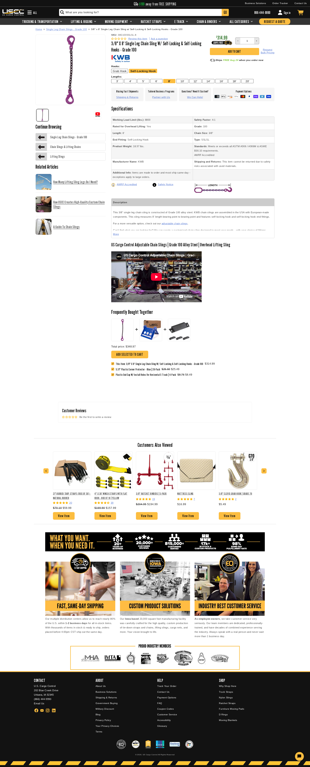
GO (225, 12)
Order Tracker (280, 3)
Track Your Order (166, 686)
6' (156, 81)
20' (247, 81)
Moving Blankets (228, 720)
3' (117, 81)
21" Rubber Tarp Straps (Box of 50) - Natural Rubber (72, 495)
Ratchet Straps (227, 703)
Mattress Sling (185, 493)
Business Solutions (255, 3)
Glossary (162, 726)
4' (130, 81)
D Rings (223, 714)
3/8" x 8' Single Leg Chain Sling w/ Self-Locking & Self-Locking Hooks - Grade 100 (137, 29)
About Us (101, 686)
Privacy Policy (103, 720)
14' (208, 81)
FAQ (159, 703)
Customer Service (167, 714)
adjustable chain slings (175, 223)
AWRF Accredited (127, 184)
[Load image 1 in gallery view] (42, 115)
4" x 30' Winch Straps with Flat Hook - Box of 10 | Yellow (110, 495)
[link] (139, 369)
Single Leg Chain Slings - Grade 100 (66, 29)
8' (169, 81)
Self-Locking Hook (143, 71)
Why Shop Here (227, 686)
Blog (98, 714)
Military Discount (105, 709)
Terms (99, 731)
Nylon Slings (226, 697)
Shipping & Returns (127, 97)
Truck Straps (226, 692)
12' (195, 81)
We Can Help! (195, 97)
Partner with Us (161, 97)
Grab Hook (120, 71)
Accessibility (164, 720)
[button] (119, 38)
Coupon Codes (165, 709)
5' (143, 81)
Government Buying (107, 703)
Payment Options (166, 697)
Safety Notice (165, 184)
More (116, 234)
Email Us (39, 703)
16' (221, 81)
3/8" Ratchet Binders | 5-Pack (151, 493)
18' (234, 81)
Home (39, 29)
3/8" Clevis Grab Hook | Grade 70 (235, 493)
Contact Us (300, 3)
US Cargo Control (150, 755)
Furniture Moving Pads (231, 709)
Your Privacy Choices (107, 726)
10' (182, 81)
